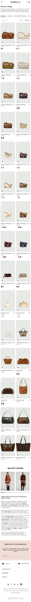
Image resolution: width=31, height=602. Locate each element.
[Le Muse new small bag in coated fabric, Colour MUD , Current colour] (18, 197)
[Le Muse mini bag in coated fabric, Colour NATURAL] (3, 286)
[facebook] (11, 584)
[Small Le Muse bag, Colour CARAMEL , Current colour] (1, 137)
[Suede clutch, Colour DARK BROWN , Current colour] (3, 403)
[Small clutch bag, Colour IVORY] (17, 316)
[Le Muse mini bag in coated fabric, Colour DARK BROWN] (17, 286)
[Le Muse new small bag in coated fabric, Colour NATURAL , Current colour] (1, 197)
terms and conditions (9, 588)
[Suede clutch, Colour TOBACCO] (1, 403)
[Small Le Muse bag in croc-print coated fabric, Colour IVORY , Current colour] (1, 227)
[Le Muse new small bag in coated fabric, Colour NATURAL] (17, 197)
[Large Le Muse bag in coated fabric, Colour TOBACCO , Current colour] (1, 48)
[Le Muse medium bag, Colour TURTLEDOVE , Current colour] (17, 78)
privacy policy (17, 588)
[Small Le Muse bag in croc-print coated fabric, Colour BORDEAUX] (5, 227)
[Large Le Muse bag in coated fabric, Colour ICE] (3, 48)
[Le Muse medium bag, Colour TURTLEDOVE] (1, 78)
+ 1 (6, 227)
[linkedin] (21, 584)
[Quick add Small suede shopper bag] (2, 367)
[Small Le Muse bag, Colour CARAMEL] (17, 108)
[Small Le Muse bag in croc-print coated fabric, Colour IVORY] (17, 227)
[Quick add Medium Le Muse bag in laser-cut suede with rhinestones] (2, 102)
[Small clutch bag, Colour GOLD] (3, 316)
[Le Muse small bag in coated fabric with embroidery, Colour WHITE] (17, 167)
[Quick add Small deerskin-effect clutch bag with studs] (2, 340)
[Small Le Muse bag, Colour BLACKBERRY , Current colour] (18, 108)
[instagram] (8, 584)
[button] (27, 20)
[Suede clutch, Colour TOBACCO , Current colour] (17, 374)
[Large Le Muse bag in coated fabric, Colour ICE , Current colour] (18, 48)
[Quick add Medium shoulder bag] (2, 427)
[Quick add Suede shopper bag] (18, 454)
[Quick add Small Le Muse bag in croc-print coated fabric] (2, 221)
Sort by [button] (21, 20)
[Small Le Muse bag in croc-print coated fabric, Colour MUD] (3, 227)
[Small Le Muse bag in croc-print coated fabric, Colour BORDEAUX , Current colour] (4, 257)
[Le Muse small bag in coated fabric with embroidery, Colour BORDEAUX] (3, 167)
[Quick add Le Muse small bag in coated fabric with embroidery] (2, 161)
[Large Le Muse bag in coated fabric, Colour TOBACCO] (17, 48)
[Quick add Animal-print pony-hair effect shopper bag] (2, 454)
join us (12, 592)
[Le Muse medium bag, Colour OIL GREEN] (18, 78)
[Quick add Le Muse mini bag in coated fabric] (2, 280)
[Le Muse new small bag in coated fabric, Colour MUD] (3, 197)
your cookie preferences (8, 590)
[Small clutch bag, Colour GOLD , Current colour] (18, 316)
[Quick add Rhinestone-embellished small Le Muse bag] (18, 131)
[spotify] (14, 584)
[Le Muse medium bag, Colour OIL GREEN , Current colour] (3, 78)
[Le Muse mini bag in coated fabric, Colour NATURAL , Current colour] (18, 286)
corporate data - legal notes (21, 590)
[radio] (3, 16)
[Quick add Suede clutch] (18, 367)
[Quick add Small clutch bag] (2, 310)
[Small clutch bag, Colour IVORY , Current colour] (1, 316)
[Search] (26, 2)
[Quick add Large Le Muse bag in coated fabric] (2, 42)
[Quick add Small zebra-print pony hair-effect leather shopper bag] (18, 340)
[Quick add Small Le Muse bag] (18, 102)
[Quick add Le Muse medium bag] (2, 72)
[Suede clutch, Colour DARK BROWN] (18, 374)
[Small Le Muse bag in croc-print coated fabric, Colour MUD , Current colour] (18, 227)
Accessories (4, 20)
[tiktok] (18, 584)
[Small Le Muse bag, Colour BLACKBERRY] (3, 137)
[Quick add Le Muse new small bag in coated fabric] (2, 191)
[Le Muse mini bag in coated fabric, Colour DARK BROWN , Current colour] (1, 286)
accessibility (17, 592)
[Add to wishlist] (14, 46)
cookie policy (24, 588)
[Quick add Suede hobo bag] (18, 397)
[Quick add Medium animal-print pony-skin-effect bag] (18, 427)
